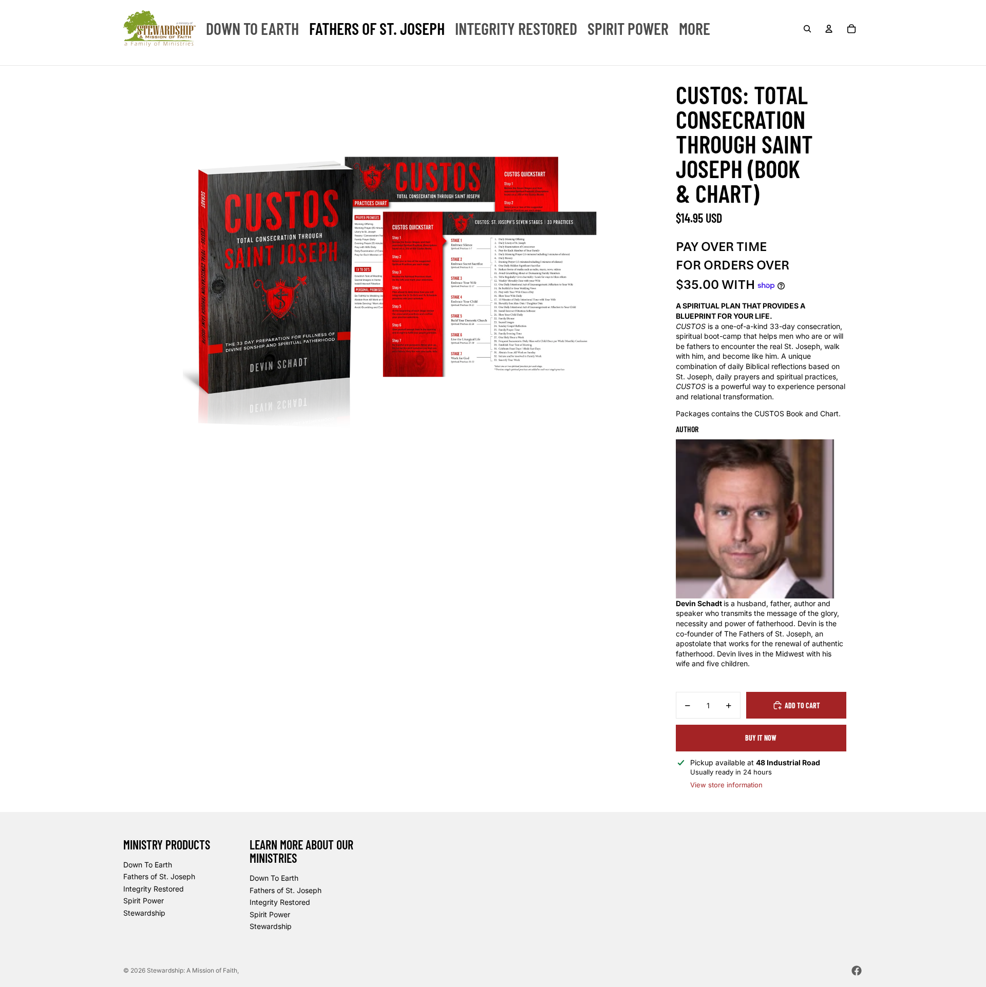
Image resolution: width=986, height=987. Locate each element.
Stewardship (144, 912)
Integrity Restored (153, 888)
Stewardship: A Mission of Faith (192, 970)
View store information (726, 785)
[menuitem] (252, 28)
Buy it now (760, 737)
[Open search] (807, 28)
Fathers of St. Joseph (159, 876)
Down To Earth (147, 864)
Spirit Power (143, 900)
